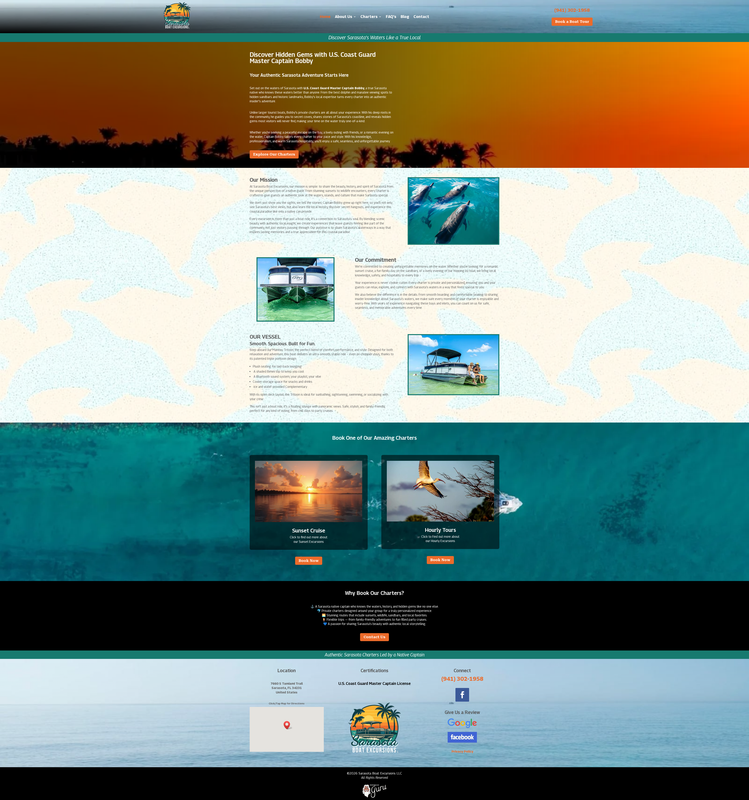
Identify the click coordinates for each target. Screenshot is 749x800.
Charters (369, 17)
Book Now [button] (309, 561)
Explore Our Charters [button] (274, 154)
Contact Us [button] (374, 637)
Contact (421, 17)
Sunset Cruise (308, 530)
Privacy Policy (462, 751)
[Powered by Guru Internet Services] (374, 797)
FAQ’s (391, 17)
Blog (405, 17)
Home (325, 17)
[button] (288, 725)
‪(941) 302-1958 (572, 10)
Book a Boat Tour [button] (572, 22)
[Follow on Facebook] (462, 695)
